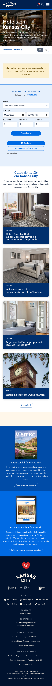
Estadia (9, 230)
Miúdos (38, 120)
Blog (24, 636)
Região (6, 101)
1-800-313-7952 (31, 95)
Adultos (23, 120)
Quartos (7, 120)
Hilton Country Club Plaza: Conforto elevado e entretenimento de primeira (22, 237)
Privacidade (34, 672)
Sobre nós (16, 636)
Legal (16, 672)
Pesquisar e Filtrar (11, 50)
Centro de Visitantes (26, 645)
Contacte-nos (34, 636)
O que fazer (35, 641)
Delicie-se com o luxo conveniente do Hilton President (24, 291)
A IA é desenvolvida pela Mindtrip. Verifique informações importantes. (26, 675)
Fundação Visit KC (35, 660)
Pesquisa (25, 133)
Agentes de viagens (17, 660)
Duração (7, 111)
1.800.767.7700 (26, 613)
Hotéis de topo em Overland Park (25, 395)
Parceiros (39, 655)
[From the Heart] (26, 566)
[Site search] (42, 4)
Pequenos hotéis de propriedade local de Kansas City (24, 343)
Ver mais (25, 405)
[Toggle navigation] (48, 4)
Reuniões (29, 655)
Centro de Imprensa (16, 655)
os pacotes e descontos (26, 148)
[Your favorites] (38, 5)
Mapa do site (24, 672)
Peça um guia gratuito (26, 485)
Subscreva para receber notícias (26, 550)
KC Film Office (24, 664)
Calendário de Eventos (20, 641)
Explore (27, 143)
